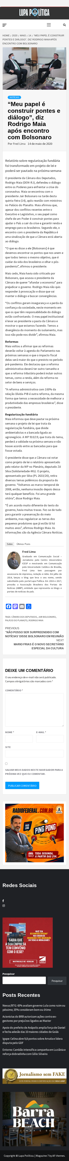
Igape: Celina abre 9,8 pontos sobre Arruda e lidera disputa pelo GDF (32, 1041)
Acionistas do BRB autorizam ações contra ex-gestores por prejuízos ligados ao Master (30, 1019)
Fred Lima (19, 144)
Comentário (14, 690)
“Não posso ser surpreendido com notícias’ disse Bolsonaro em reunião (34, 632)
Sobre (10, 544)
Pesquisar (9, 973)
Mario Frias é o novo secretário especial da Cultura (39, 644)
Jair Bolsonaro (47, 616)
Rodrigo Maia (36, 620)
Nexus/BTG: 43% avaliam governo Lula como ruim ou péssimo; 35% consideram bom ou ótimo (34, 1008)
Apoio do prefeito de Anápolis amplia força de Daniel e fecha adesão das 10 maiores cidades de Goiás (34, 1030)
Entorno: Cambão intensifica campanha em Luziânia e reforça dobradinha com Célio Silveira (34, 1052)
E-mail (41, 732)
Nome (9, 732)
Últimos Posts (23, 544)
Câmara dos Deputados (24, 616)
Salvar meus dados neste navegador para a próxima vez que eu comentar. (34, 771)
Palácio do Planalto (16, 620)
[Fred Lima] (14, 560)
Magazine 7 (42, 1155)
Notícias (14, 97)
